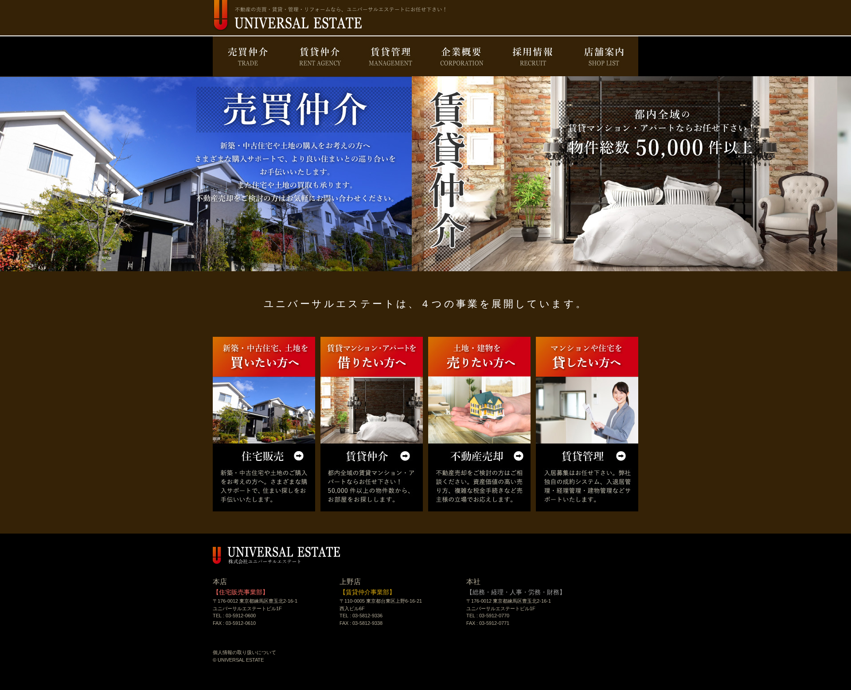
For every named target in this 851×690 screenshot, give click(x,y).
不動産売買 (479, 424)
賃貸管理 (390, 56)
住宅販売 (264, 424)
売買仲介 (248, 56)
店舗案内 (602, 56)
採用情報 (531, 56)
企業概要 (461, 56)
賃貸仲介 (319, 56)
